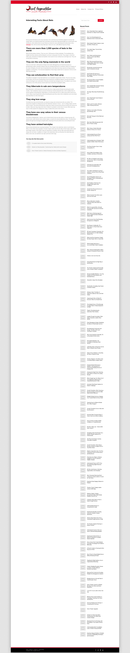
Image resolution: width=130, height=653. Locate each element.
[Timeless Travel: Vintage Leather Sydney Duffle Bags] (83, 488)
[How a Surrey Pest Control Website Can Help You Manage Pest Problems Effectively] (83, 543)
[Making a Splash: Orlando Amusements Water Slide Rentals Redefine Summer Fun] (83, 494)
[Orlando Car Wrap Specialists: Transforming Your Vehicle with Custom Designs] (83, 616)
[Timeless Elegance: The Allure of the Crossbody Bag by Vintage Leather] (83, 360)
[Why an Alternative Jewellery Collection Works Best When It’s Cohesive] (83, 202)
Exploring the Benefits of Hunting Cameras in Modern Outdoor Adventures (94, 513)
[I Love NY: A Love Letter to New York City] (83, 591)
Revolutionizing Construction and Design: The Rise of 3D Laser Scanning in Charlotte (94, 330)
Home (77, 9)
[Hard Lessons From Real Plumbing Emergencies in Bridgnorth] (83, 220)
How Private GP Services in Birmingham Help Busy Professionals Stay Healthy (95, 75)
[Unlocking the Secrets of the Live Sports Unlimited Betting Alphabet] (83, 531)
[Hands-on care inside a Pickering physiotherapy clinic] (83, 111)
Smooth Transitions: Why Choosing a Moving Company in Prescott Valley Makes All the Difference (95, 392)
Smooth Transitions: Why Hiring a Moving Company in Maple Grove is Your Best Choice (95, 446)
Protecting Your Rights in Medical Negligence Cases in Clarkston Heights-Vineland (94, 458)
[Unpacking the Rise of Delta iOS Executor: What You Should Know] (83, 299)
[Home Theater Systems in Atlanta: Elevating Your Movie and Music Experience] (83, 585)
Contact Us (91, 9)
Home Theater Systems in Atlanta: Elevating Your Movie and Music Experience (94, 586)
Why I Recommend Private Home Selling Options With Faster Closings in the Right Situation (95, 63)
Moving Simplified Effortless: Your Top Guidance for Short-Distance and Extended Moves (95, 275)
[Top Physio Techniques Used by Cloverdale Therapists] (83, 440)
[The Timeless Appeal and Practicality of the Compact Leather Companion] (83, 269)
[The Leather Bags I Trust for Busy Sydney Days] (83, 50)
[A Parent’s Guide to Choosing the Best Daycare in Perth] (83, 549)
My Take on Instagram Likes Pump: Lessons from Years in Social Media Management (95, 160)
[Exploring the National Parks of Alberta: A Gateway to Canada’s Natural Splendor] (83, 537)
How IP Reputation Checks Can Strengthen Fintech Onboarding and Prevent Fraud (95, 178)
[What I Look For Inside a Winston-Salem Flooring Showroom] (83, 105)
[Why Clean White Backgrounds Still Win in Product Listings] (83, 123)
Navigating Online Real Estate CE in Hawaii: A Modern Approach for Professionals (95, 434)
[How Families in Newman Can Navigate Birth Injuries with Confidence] (83, 184)
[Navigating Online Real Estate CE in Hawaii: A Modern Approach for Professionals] (83, 434)
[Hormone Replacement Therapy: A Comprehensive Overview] (83, 604)
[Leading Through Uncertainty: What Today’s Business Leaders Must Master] (83, 317)
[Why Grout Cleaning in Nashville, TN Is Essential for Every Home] (83, 335)
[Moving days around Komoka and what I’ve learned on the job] (83, 68)
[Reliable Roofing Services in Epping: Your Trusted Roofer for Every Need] (83, 397)
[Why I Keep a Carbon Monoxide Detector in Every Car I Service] (83, 129)
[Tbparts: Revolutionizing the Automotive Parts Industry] (83, 311)
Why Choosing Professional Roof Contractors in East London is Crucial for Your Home (95, 477)
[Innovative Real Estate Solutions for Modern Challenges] (83, 385)
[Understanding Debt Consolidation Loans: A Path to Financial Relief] (83, 628)
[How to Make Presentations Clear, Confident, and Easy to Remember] (83, 153)
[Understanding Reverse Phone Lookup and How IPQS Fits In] (83, 135)
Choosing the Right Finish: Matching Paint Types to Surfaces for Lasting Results (95, 373)
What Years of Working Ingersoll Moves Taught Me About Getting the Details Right (95, 214)
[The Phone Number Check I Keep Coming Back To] (83, 147)
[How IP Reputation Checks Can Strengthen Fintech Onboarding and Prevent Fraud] (83, 178)
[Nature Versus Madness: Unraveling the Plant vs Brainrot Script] (83, 354)
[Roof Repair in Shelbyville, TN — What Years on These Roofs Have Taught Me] (83, 226)
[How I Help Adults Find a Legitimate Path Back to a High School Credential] (83, 32)
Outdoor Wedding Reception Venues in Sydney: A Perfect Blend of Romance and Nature (95, 568)
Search (101, 20)
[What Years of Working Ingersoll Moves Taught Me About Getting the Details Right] (83, 214)
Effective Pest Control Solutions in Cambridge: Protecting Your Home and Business (94, 598)
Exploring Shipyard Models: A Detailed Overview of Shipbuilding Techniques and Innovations (95, 634)
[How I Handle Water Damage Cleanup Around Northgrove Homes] (83, 87)
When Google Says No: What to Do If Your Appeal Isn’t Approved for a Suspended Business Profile (95, 379)
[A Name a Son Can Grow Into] (83, 257)
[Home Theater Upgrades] (83, 610)
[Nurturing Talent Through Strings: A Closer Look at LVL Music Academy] (83, 415)
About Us (83, 9)
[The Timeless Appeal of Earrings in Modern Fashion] (83, 525)
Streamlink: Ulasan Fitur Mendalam (95, 280)
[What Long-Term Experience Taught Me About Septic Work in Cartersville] (83, 238)
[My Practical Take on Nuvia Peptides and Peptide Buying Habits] (83, 81)
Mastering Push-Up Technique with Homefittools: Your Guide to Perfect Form (95, 622)
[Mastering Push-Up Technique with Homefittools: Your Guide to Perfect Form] (83, 622)
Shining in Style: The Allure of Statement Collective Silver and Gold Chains (95, 293)
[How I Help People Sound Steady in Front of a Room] (83, 99)
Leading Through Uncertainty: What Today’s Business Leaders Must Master (95, 318)
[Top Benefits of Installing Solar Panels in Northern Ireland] (83, 287)
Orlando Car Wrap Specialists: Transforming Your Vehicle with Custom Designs (94, 616)
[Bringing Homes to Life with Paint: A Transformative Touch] (83, 579)
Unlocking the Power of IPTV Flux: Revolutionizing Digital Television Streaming (94, 464)
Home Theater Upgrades (92, 608)
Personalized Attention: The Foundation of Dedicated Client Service (93, 342)
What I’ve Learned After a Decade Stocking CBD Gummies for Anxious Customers (95, 208)
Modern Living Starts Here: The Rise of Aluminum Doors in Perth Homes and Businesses (95, 452)
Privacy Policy (99, 9)
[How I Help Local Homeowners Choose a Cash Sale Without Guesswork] (83, 56)
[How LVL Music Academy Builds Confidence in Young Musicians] (83, 422)
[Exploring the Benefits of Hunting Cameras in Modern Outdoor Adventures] (83, 513)
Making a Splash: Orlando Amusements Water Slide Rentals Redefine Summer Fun (94, 495)
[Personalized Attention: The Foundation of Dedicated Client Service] (83, 342)
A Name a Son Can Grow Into (93, 255)
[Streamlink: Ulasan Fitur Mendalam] (83, 281)
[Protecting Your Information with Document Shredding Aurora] (83, 165)
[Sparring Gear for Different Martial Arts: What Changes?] (83, 403)
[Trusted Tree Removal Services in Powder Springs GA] (83, 190)
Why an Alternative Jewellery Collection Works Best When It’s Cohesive (94, 202)
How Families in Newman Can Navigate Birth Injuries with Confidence (93, 184)
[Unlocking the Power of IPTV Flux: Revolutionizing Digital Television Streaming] (83, 464)
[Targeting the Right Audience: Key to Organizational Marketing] (83, 561)
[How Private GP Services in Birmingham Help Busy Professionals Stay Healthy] (83, 74)
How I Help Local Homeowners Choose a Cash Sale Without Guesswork (94, 57)
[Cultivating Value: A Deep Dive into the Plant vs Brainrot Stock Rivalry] (83, 348)
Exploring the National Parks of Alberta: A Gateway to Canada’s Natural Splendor (94, 537)
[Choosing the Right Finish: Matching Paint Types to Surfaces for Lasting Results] (83, 373)
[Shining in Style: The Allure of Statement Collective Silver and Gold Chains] (83, 293)
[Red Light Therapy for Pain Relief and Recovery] (83, 117)
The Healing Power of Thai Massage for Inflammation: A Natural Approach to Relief (95, 305)
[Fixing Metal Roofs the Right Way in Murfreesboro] (83, 263)
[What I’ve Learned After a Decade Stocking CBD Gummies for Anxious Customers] (83, 208)
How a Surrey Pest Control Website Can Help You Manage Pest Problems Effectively (95, 543)
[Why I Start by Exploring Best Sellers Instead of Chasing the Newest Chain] (83, 250)
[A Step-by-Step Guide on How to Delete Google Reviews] (83, 500)
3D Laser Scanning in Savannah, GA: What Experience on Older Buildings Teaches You (95, 233)
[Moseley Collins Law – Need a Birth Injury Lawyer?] (83, 428)
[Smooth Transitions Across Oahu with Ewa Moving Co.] (83, 409)
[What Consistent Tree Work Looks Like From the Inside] (83, 196)
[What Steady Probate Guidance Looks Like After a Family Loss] (83, 44)
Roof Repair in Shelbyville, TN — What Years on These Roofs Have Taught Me (94, 227)
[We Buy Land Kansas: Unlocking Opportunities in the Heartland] (83, 470)
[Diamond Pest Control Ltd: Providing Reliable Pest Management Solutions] (83, 573)
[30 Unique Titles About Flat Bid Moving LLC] (83, 93)
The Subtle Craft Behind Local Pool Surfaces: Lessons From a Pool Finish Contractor (95, 172)
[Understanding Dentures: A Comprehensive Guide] (83, 506)
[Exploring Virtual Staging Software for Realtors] (83, 482)
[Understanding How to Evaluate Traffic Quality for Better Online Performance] (83, 141)
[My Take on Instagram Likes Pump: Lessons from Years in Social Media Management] (83, 159)
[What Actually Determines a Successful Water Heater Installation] (83, 244)
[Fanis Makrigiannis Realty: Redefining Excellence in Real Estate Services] (83, 323)
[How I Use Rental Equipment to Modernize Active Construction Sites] (83, 38)
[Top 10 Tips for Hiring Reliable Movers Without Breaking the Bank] (83, 555)
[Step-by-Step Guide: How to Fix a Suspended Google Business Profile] (83, 519)
